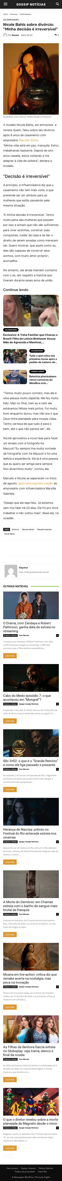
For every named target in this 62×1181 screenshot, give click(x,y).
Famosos (13, 14)
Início (5, 14)
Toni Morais (24, 635)
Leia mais (10, 656)
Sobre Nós (42, 1171)
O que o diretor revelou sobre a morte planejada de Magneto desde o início (30, 1121)
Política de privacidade (25, 1171)
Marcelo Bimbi (28, 140)
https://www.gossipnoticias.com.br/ (34, 572)
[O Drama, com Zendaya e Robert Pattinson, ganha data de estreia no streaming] (31, 605)
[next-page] (10, 1156)
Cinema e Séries (10, 635)
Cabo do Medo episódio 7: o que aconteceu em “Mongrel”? (27, 698)
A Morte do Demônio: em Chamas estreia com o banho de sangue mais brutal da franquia (30, 906)
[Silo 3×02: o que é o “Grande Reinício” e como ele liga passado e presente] (31, 743)
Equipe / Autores (28, 1168)
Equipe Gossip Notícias (28, 704)
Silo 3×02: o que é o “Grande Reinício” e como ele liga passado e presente (30, 763)
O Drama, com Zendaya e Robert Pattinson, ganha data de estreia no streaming (29, 627)
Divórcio (15, 529)
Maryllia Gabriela (44, 529)
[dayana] (5, 35)
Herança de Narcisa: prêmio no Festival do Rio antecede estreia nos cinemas (29, 833)
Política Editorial (46, 1168)
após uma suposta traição (35, 483)
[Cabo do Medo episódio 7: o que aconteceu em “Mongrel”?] (31, 678)
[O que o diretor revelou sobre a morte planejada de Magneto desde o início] (31, 1102)
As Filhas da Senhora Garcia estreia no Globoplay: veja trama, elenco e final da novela (29, 1051)
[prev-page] (5, 1156)
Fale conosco (12, 1168)
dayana (15, 35)
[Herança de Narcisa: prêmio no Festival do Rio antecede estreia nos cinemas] (31, 812)
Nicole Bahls (9, 534)
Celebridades (25, 14)
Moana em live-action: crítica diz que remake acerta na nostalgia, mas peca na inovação (30, 978)
